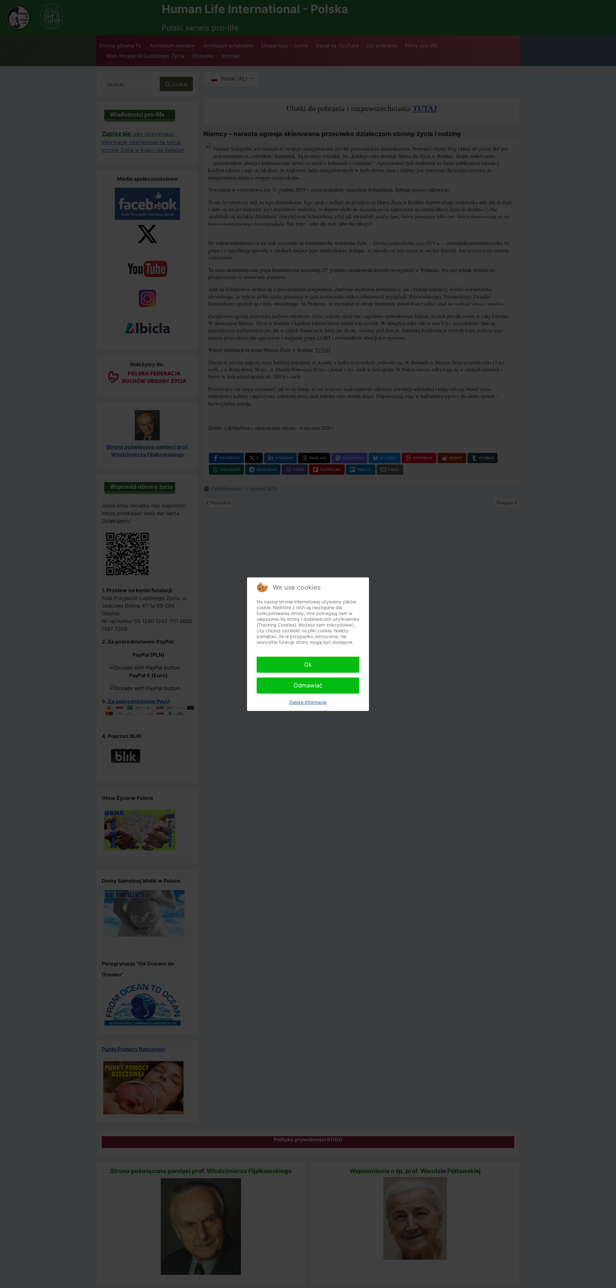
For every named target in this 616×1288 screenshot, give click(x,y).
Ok (308, 664)
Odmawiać (308, 685)
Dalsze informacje (308, 702)
